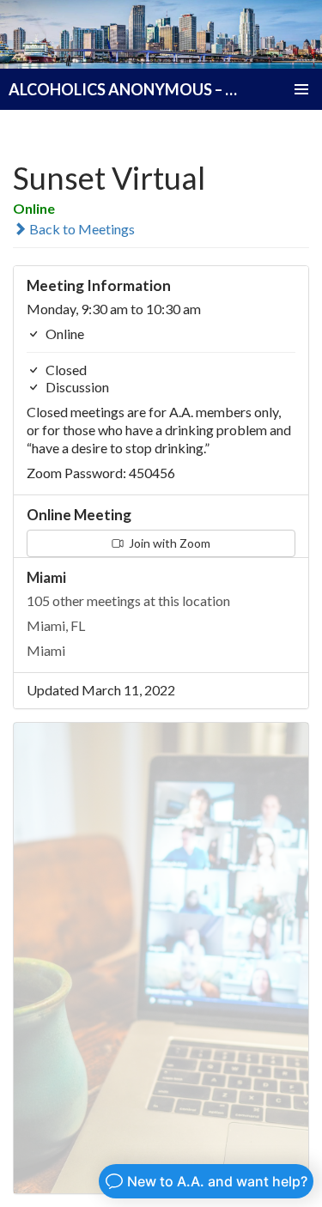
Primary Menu (301, 89)
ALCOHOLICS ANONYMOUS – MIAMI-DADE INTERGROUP (124, 89)
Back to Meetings (81, 229)
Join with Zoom (168, 543)
